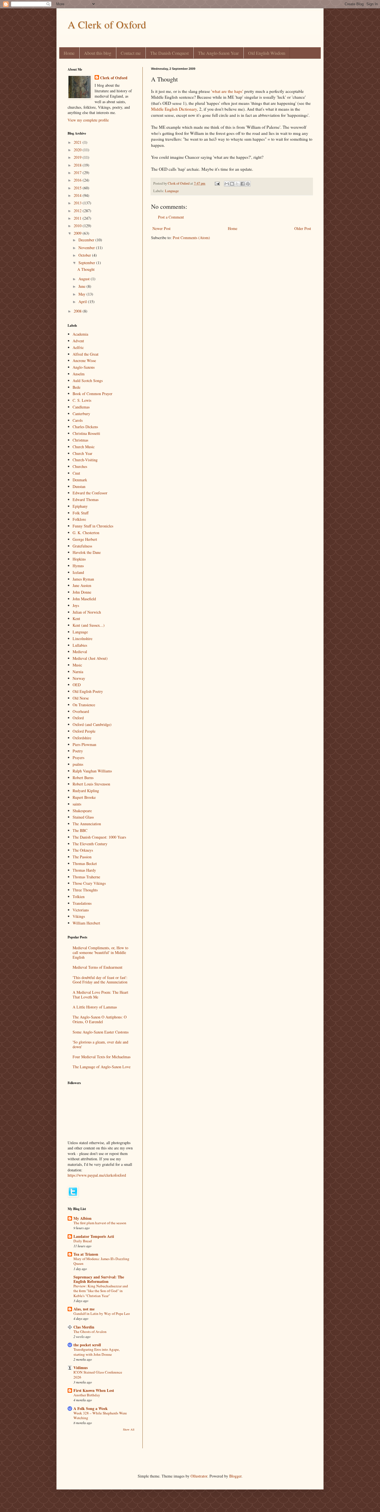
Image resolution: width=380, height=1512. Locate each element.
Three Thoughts (85, 890)
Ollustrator (199, 1476)
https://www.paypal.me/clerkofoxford (97, 1175)
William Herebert (86, 923)
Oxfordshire (82, 737)
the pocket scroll (87, 1345)
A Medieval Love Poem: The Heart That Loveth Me (100, 995)
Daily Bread (82, 1240)
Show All (128, 1429)
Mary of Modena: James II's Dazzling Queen (101, 1261)
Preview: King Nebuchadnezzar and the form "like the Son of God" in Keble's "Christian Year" (100, 1290)
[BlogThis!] (232, 184)
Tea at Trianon (85, 1254)
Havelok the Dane (87, 552)
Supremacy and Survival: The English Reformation (98, 1279)
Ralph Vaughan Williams (92, 771)
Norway (79, 678)
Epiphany (80, 506)
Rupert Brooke (84, 797)
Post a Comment (171, 217)
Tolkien (79, 896)
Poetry (78, 750)
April (83, 301)
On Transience (84, 704)
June (82, 286)
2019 (78, 157)
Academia (80, 334)
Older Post (302, 228)
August (84, 278)
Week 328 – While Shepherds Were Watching (100, 1415)
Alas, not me (84, 1309)
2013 (78, 202)
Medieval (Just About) (90, 658)
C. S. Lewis (82, 400)
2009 (78, 233)
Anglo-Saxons (84, 367)
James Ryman (83, 579)
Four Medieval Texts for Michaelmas (101, 1056)
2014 (78, 195)
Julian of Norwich (87, 612)
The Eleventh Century (90, 843)
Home (69, 53)
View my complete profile (88, 120)
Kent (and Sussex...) (89, 625)
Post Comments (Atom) (191, 237)
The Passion (82, 856)
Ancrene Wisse (84, 360)
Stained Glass (83, 817)
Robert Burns (83, 777)
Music (77, 665)
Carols (78, 420)
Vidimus (80, 1367)
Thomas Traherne (86, 876)
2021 (78, 142)
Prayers (78, 757)
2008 (78, 311)
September (87, 262)
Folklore (79, 519)
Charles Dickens (85, 426)
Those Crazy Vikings (89, 883)
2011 (78, 218)
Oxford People (84, 731)
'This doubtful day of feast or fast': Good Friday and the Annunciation (100, 980)
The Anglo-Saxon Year (218, 53)
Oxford (78, 717)
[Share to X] (237, 184)
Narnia (78, 671)
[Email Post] (217, 183)
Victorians (81, 910)
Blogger (235, 1476)
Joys (76, 605)
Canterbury (81, 413)
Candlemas (81, 407)
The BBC (80, 830)
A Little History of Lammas (95, 1007)
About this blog (97, 53)
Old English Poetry (88, 691)
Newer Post (161, 228)
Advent (78, 340)
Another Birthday (86, 1394)
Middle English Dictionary (174, 109)
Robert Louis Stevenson (91, 784)
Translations (82, 903)
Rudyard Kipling (86, 790)
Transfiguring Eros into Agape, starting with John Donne (96, 1352)
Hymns (78, 565)
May (82, 294)
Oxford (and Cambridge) (92, 724)
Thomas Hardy (84, 870)
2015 (78, 187)
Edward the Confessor (90, 492)
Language (172, 191)
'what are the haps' (227, 91)
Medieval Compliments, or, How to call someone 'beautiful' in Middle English (100, 952)
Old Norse (81, 698)
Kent (76, 618)
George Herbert (85, 539)
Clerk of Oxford (113, 78)
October (85, 255)
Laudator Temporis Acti (93, 1236)
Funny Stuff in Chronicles (93, 526)
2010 (78, 225)
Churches (80, 466)
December (86, 239)
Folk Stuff (80, 512)
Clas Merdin (83, 1327)
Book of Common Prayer (92, 393)
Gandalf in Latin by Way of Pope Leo (101, 1313)
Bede (76, 387)
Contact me (131, 53)
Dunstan (79, 486)
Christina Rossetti (86, 433)
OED (77, 684)
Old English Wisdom (266, 53)
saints (77, 804)
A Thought (86, 269)
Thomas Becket (85, 863)
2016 (78, 180)
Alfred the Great (85, 354)
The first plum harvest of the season (99, 1222)
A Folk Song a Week (90, 1408)
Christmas (80, 440)
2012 (78, 210)
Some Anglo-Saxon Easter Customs (101, 1032)
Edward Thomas (85, 499)
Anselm (79, 373)
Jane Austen (82, 585)
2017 (78, 172)
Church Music (84, 446)
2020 (78, 149)
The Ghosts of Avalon (90, 1331)
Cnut (76, 473)
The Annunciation (87, 823)
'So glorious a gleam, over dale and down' (100, 1044)
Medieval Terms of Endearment (97, 967)
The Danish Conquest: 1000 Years (99, 837)
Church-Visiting (85, 459)
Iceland (78, 572)
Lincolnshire (82, 638)
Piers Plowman (84, 744)
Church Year (82, 453)
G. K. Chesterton (86, 532)
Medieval (80, 651)
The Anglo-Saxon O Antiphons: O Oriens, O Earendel (100, 1019)
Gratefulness (82, 546)
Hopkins (79, 559)
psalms (78, 764)
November (87, 247)
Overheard (81, 711)
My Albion (82, 1218)
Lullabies (80, 645)
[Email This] (227, 184)
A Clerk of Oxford (107, 24)
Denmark (80, 479)
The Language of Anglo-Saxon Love (101, 1066)
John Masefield (84, 598)
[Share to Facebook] (242, 184)
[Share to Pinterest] (248, 184)
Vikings (79, 916)
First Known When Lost (93, 1390)
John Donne (82, 592)
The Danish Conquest (169, 53)
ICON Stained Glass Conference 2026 (97, 1374)
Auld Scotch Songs (88, 380)
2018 (78, 165)
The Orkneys (83, 850)
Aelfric (78, 347)
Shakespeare (82, 810)
